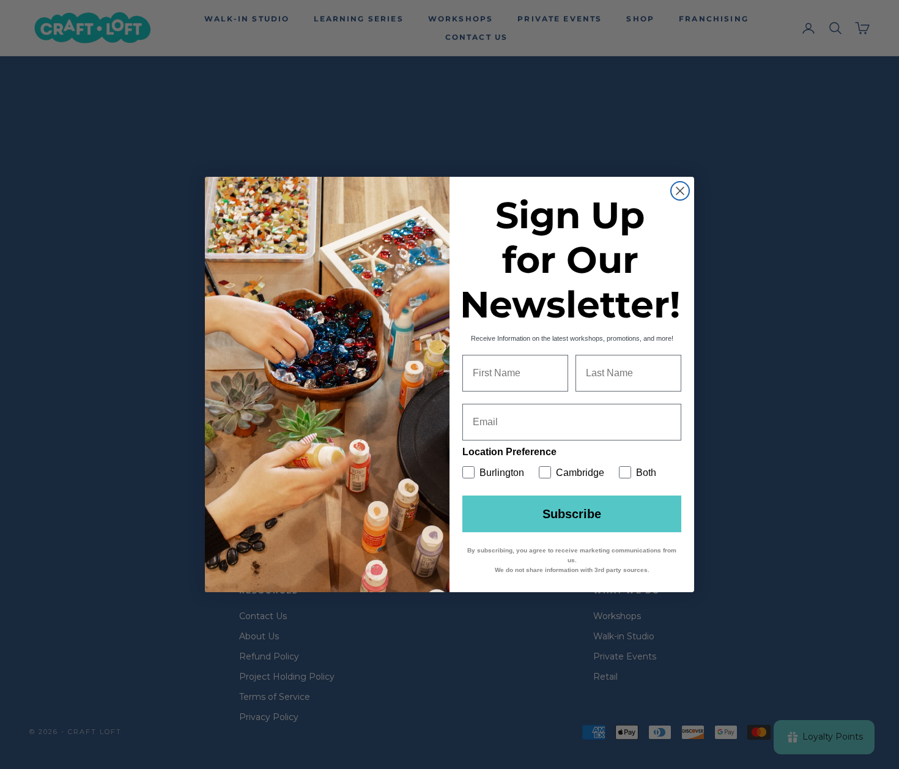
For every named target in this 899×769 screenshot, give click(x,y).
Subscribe (571, 514)
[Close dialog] (680, 191)
